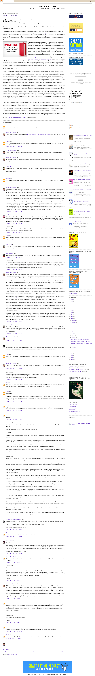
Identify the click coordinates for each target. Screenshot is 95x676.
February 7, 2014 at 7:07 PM (14, 410)
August (73, 326)
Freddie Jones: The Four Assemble (76, 369)
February (73, 337)
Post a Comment (6, 649)
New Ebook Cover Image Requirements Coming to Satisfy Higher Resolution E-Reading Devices (82, 211)
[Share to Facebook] (34, 117)
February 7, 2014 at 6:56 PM (14, 388)
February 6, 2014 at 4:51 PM (14, 175)
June (73, 330)
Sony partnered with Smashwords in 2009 (51, 33)
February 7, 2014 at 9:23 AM (14, 340)
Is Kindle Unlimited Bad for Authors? (80, 144)
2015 (72, 316)
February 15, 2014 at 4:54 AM (14, 580)
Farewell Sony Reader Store (76, 345)
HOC (7, 344)
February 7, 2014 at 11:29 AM (14, 351)
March (73, 335)
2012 (72, 352)
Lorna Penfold (9, 244)
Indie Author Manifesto (77, 221)
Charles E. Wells (9, 166)
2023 (72, 301)
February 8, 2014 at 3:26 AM (14, 419)
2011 (72, 353)
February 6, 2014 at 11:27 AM (14, 129)
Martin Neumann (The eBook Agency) (13, 519)
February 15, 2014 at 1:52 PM (14, 612)
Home (34, 651)
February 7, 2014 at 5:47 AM (14, 257)
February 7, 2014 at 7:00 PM (14, 401)
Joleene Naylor (9, 540)
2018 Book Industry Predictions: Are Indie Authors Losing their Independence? (81, 200)
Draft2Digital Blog (73, 404)
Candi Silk (8, 602)
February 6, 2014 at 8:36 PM (14, 223)
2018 (72, 310)
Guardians (71, 367)
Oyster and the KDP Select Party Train (80, 163)
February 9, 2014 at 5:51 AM (14, 529)
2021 (72, 305)
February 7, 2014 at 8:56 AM (14, 333)
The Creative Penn (72, 406)
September (74, 324)
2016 (72, 314)
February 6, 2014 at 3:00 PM (14, 163)
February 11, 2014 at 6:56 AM (14, 562)
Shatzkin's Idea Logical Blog (75, 411)
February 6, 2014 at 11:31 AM (14, 138)
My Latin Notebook (10, 556)
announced (25, 22)
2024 (72, 299)
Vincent (7, 125)
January (73, 347)
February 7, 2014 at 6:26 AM (14, 269)
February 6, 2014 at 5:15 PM (14, 184)
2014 (72, 318)
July (73, 328)
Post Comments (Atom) (12, 654)
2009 (72, 357)
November (74, 322)
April (73, 333)
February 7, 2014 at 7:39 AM (14, 321)
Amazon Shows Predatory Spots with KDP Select (82, 135)
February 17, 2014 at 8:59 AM (14, 622)
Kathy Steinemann (9, 253)
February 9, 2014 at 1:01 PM (14, 536)
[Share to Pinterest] (35, 117)
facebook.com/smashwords (74, 66)
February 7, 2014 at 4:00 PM (14, 368)
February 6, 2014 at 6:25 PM (14, 211)
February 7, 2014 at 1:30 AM (14, 232)
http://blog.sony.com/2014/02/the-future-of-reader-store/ (40, 59)
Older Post (63, 651)
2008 (72, 359)
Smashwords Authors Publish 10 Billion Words (80, 341)
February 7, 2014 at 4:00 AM (14, 241)
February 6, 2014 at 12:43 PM (14, 154)
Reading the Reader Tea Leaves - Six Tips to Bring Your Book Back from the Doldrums (82, 171)
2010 (72, 355)
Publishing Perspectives (74, 413)
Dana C (7, 634)
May (73, 331)
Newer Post (5, 651)
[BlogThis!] (31, 117)
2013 (72, 350)
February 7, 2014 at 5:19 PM (14, 379)
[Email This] (30, 117)
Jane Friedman (72, 409)
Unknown (8, 178)
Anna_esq (8, 405)
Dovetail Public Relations (11, 132)
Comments (73, 127)
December (74, 320)
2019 (72, 309)
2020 (72, 307)
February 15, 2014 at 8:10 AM (14, 598)
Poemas (70, 373)
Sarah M (7, 214)
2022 (72, 303)
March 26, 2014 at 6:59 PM (13, 646)
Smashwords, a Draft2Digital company (54, 8)
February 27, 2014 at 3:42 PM (14, 631)
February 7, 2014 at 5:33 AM (14, 250)
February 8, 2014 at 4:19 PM (14, 516)
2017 (72, 312)
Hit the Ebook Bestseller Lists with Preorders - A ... (81, 343)
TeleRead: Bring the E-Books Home (76, 408)
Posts (72, 125)
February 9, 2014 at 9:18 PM (14, 553)
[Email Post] (28, 117)
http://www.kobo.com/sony (38, 57)
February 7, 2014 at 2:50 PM (14, 360)
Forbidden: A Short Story (74, 366)
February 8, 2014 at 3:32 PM (14, 453)
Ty (6, 414)
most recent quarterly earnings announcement (15, 297)
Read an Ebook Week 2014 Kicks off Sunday (80, 339)
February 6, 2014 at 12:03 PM (14, 146)
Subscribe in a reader (73, 293)
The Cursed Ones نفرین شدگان (75, 371)
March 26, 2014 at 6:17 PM (13, 638)
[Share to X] (33, 117)
